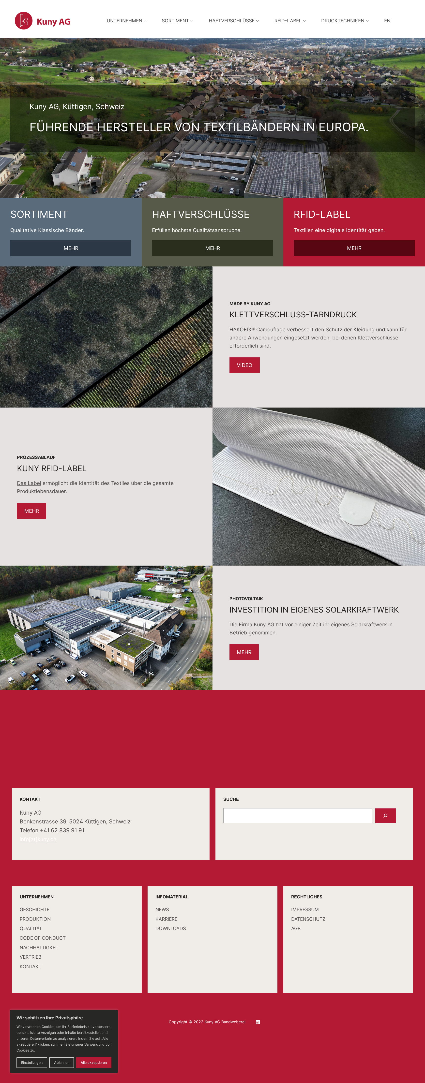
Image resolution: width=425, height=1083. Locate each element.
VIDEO (244, 365)
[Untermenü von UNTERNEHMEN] (144, 20)
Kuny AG (264, 624)
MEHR (71, 248)
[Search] (385, 815)
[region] (64, 1041)
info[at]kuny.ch (38, 839)
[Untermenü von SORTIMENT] (191, 20)
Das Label (29, 483)
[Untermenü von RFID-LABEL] (304, 20)
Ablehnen (61, 1062)
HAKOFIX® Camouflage (257, 329)
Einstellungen (32, 1062)
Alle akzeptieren (94, 1062)
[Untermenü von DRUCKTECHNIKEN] (367, 20)
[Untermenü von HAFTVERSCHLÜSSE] (257, 20)
